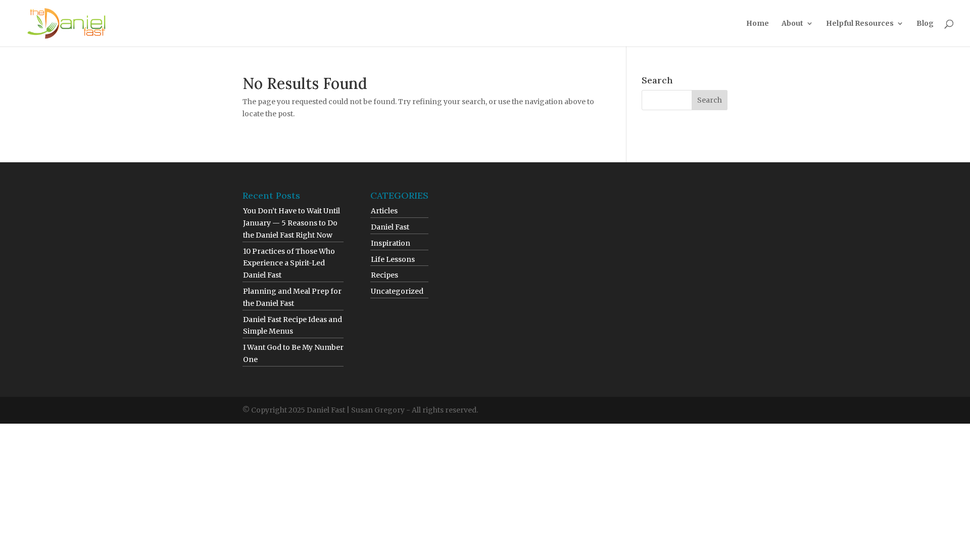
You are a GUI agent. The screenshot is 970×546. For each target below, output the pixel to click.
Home (757, 24)
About (792, 24)
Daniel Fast (390, 227)
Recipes (384, 275)
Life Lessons (393, 259)
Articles (384, 210)
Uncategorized (397, 291)
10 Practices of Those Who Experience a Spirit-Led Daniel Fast (289, 263)
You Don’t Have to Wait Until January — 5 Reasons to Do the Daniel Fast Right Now (291, 223)
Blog (925, 24)
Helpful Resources (860, 24)
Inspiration (390, 243)
